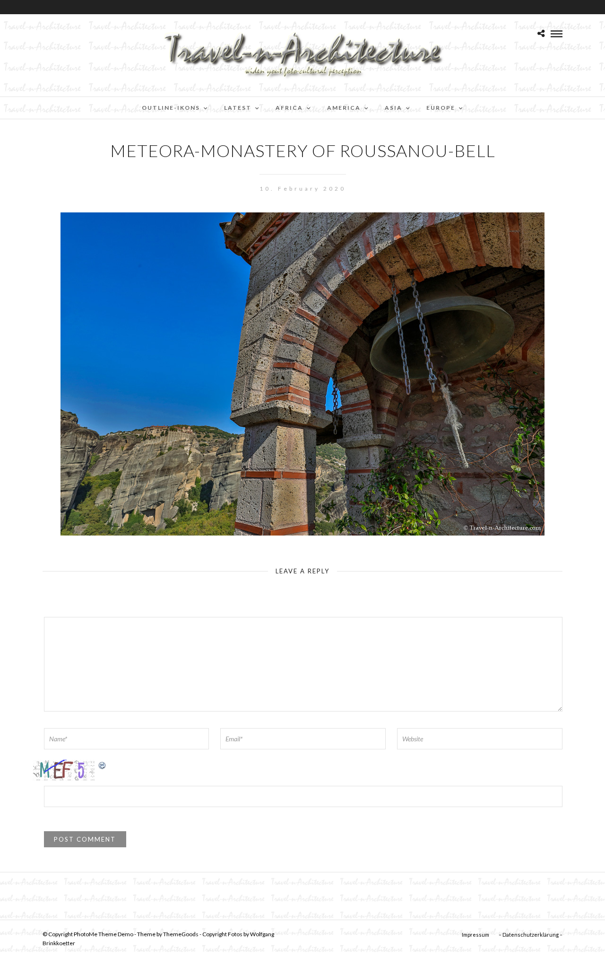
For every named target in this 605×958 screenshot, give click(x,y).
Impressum (475, 935)
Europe (440, 107)
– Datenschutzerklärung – (530, 935)
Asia (393, 107)
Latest (237, 107)
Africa (289, 107)
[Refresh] (102, 765)
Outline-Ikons (171, 107)
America (344, 107)
